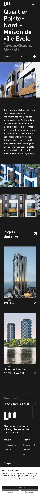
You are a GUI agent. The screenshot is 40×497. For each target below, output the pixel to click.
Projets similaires (11, 234)
